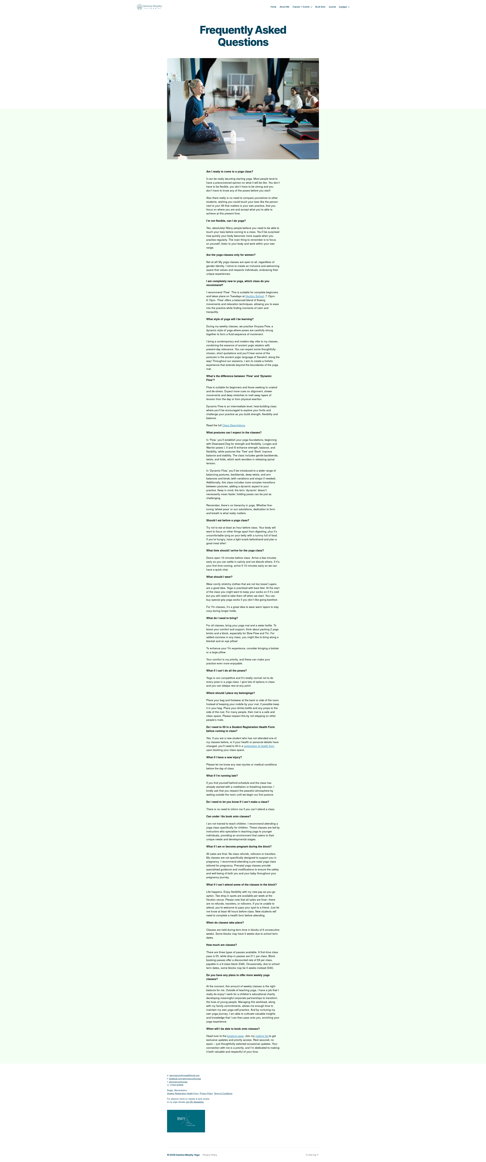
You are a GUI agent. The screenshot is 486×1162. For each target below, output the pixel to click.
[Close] (287, 541)
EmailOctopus (227, 613)
